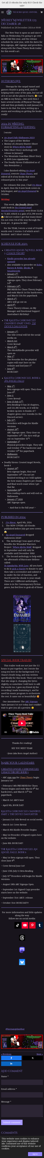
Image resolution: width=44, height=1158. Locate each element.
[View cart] (41, 12)
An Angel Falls (14, 381)
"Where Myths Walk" (22, 547)
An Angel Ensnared (27, 191)
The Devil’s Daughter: (20, 325)
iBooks (27, 268)
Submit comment (12, 1122)
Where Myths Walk (22, 147)
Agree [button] (35, 1154)
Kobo (39, 265)
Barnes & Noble (15, 268)
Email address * (9, 1089)
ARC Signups (31, 701)
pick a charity (19, 569)
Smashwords (13, 271)
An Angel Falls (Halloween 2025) (19, 137)
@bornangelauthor (15, 1029)
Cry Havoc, (10, 522)
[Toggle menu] (2, 12)
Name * (5, 1076)
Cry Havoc (37, 185)
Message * (6, 1102)
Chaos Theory (26, 173)
